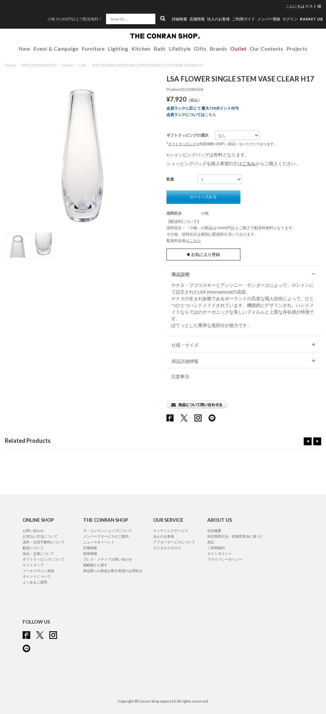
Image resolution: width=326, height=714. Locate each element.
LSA (83, 65)
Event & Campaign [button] (56, 49)
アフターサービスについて (174, 542)
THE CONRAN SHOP (38, 65)
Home (10, 65)
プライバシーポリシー (224, 559)
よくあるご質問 (35, 582)
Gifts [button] (200, 49)
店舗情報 (197, 19)
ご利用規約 (216, 548)
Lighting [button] (118, 49)
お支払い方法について (40, 536)
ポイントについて (37, 576)
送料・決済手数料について (44, 542)
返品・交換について (38, 553)
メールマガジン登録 (38, 571)
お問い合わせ (33, 530)
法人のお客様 (218, 19)
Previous (308, 441)
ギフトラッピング (182, 144)
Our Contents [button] (266, 49)
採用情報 (90, 553)
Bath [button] (160, 49)
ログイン (290, 19)
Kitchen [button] (141, 49)
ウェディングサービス (170, 530)
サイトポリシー (219, 553)
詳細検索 (179, 19)
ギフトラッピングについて (44, 559)
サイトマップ (33, 565)
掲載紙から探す (95, 565)
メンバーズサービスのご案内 (106, 536)
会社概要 (214, 530)
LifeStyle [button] (180, 49)
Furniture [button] (93, 49)
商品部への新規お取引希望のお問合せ (113, 571)
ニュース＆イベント (99, 542)
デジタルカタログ (167, 548)
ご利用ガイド (243, 19)
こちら (210, 114)
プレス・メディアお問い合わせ (107, 559)
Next (317, 441)
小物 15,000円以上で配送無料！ (74, 19)
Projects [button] (297, 49)
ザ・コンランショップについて (107, 530)
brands (68, 65)
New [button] (24, 49)
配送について (33, 548)
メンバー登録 (268, 19)
